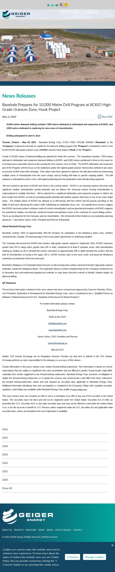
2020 (5, 479)
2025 (5, 437)
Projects (18, 529)
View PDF (107, 116)
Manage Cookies (94, 557)
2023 (5, 454)
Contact (77, 529)
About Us (7, 529)
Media (50, 529)
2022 (5, 463)
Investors (31, 529)
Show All (7, 488)
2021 (5, 471)
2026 (5, 429)
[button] (110, 14)
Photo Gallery (63, 529)
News (41, 529)
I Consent (72, 557)
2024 (5, 446)
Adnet (54, 536)
